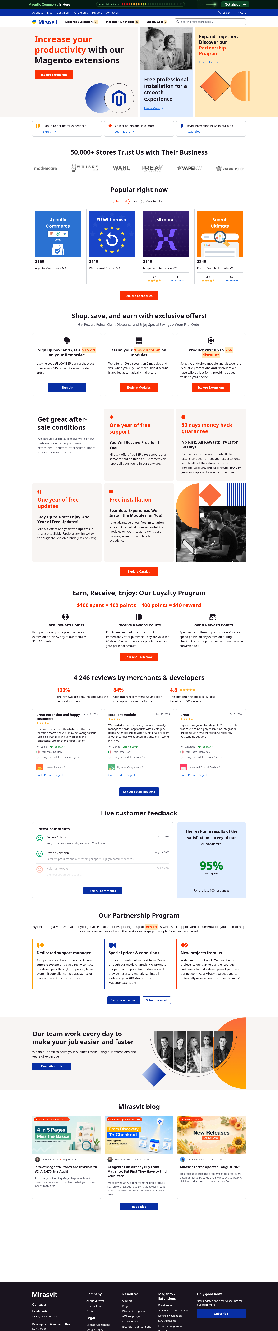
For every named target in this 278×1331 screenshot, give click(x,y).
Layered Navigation (170, 1315)
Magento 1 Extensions (122, 22)
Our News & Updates (191, 1119)
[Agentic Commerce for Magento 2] (58, 234)
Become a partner (124, 1000)
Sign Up (67, 387)
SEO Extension (167, 1321)
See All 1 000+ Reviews (139, 792)
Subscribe (221, 1314)
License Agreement (98, 1324)
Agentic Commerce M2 (50, 268)
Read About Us (51, 1066)
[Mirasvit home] (58, 1294)
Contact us (112, 12)
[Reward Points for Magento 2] (39, 767)
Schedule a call (156, 1000)
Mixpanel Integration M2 (160, 268)
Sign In (47, 131)
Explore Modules (139, 387)
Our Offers (63, 12)
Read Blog (194, 131)
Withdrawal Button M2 (104, 268)
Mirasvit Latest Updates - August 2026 (210, 1167)
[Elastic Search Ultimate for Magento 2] (220, 234)
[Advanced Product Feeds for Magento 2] (183, 767)
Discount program (133, 1311)
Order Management (170, 1326)
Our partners (94, 1306)
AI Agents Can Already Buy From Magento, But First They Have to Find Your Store (137, 1171)
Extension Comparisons (136, 1326)
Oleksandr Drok (50, 1159)
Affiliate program (132, 1316)
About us (37, 12)
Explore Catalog (139, 571)
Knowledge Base (132, 1321)
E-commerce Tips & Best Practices (52, 1119)
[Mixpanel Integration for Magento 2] (166, 234)
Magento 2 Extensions (81, 22)
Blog (50, 12)
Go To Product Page (48, 775)
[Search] (177, 20)
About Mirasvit (95, 1301)
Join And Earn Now (139, 657)
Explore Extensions (53, 75)
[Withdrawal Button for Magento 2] (112, 234)
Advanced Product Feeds (173, 1310)
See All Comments (103, 891)
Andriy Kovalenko (195, 1159)
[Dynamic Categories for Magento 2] (111, 767)
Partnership (81, 12)
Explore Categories (139, 296)
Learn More (152, 108)
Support (97, 12)
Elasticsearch (166, 1305)
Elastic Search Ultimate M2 (215, 268)
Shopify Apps (156, 22)
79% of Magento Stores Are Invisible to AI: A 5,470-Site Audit (66, 1169)
